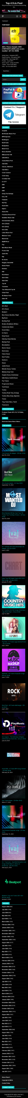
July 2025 (4, 945)
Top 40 (4, 283)
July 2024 (4, 981)
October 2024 (6, 972)
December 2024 (6, 966)
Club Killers (5, 169)
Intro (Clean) (5, 223)
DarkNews (10, 1096)
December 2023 (6, 1002)
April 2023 (5, 1026)
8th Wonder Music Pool (9, 133)
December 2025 (6, 930)
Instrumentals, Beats (8, 220)
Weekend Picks (24, 16)
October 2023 (6, 1008)
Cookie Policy (6, 1083)
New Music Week (7, 247)
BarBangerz (5, 139)
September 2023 (7, 1011)
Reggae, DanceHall (7, 262)
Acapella (4, 130)
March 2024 (5, 993)
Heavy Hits (5, 211)
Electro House (6, 348)
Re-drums (5, 259)
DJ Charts (5, 333)
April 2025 (5, 954)
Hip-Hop (4, 202)
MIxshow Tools (6, 235)
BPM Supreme (6, 136)
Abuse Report (6, 1077)
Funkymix (4, 199)
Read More (6, 71)
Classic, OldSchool (7, 166)
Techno (4, 390)
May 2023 (4, 1023)
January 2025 (6, 963)
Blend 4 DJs (5, 148)
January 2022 (6, 1053)
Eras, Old (4, 196)
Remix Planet (6, 265)
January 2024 (6, 999)
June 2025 (5, 948)
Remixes (4, 268)
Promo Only (5, 250)
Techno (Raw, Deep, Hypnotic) (10, 396)
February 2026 (6, 924)
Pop (3, 244)
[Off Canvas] (3, 16)
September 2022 (7, 1029)
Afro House (5, 309)
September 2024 (7, 975)
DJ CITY (4, 181)
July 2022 (4, 1035)
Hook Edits (5, 205)
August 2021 (5, 1068)
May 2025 (4, 951)
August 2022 (5, 1032)
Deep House (5, 336)
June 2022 (5, 1038)
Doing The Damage (7, 193)
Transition (5, 286)
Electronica (5, 351)
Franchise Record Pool (8, 214)
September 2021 (7, 1065)
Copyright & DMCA (7, 1080)
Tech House (5, 387)
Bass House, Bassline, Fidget (10, 315)
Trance (4, 399)
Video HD (4, 298)
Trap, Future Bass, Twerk (9, 402)
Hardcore (5, 360)
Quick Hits (5, 253)
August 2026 (5, 906)
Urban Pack (5, 292)
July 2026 (4, 909)
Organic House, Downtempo (10, 375)
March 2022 (5, 1047)
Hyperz (4, 208)
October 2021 (6, 1062)
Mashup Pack (6, 342)
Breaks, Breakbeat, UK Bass (10, 324)
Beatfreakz (5, 142)
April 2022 (5, 1044)
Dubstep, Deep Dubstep (9, 339)
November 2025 (6, 933)
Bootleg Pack (6, 321)
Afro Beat (5, 306)
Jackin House (6, 366)
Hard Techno (5, 357)
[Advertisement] (14, 11)
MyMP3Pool (5, 241)
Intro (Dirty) (5, 226)
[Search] (20, 16)
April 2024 (5, 990)
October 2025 (6, 936)
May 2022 (4, 1041)
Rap (3, 256)
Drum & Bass (5, 330)
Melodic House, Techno (9, 369)
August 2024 (5, 978)
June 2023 (5, 1020)
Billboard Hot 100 (7, 154)
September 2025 (7, 939)
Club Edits (5, 163)
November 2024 (6, 969)
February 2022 (6, 1050)
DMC (3, 184)
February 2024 (6, 996)
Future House (6, 354)
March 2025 (5, 957)
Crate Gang (5, 175)
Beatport (4, 312)
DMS (3, 190)
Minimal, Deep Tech (7, 372)
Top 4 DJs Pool (14, 3)
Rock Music (5, 274)
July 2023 (4, 1017)
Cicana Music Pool (7, 160)
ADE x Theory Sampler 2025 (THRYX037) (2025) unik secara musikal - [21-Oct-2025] (14, 36)
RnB (3, 271)
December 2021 (6, 1056)
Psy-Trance (5, 381)
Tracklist (5, 42)
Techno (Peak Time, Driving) (10, 393)
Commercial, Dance (7, 327)
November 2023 (6, 1005)
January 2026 (6, 927)
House (4, 363)
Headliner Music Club (8, 217)
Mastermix (5, 238)
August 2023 (5, 1014)
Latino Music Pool (7, 232)
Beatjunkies (5, 145)
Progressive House (8, 384)
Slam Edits (5, 280)
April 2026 (5, 918)
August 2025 (5, 942)
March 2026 (5, 921)
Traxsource (5, 405)
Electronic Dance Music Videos (11, 421)
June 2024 (5, 984)
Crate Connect (6, 172)
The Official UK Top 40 (8, 289)
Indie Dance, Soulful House (10, 378)
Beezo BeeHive (6, 151)
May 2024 (4, 987)
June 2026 (5, 912)
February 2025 (6, 960)
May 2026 (4, 915)
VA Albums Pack (6, 295)
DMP (3, 187)
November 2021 (6, 1059)
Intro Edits (5, 229)
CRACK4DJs (5, 157)
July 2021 (4, 1071)
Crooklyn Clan (6, 178)
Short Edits (5, 277)
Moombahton (6, 345)
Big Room (5, 318)
